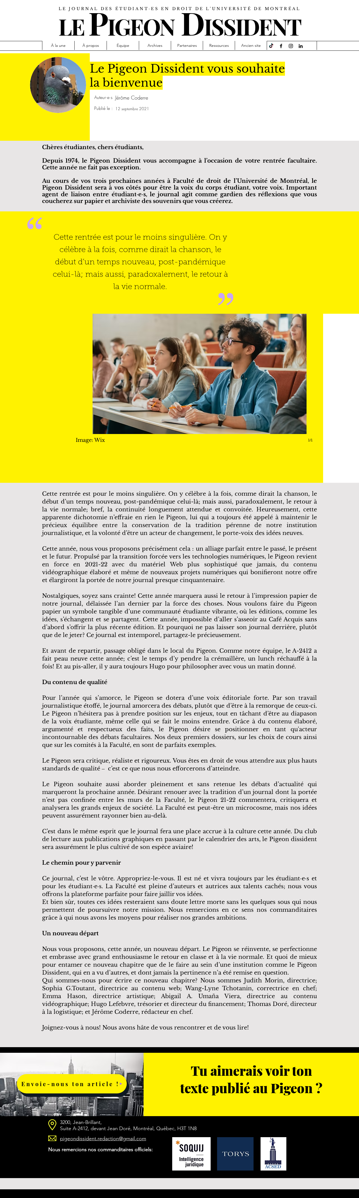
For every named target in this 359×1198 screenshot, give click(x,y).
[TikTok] (271, 46)
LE (71, 26)
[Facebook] (281, 46)
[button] (199, 384)
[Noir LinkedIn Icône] (300, 46)
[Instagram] (291, 46)
